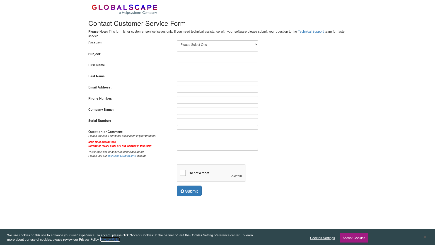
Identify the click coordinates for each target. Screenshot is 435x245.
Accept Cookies (354, 237)
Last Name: (97, 76)
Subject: (94, 53)
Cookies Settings (322, 237)
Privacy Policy (110, 239)
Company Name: (101, 109)
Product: (95, 42)
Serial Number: (99, 120)
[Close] (424, 237)
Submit (191, 191)
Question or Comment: (122, 143)
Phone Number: (100, 98)
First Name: (97, 65)
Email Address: (100, 87)
